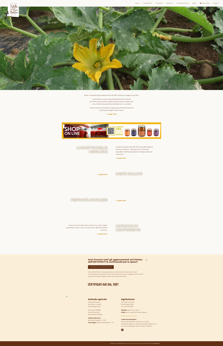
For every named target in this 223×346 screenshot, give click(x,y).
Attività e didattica (183, 3)
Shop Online (205, 3)
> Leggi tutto (111, 114)
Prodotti (169, 3)
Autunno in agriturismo (128, 228)
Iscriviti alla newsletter (101, 267)
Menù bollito (129, 174)
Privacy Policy (131, 343)
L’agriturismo (147, 3)
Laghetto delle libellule (92, 150)
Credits (146, 343)
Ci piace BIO (159, 3)
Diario (194, 3)
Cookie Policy (139, 343)
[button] (16, 48)
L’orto (137, 3)
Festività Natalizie (89, 200)
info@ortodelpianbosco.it (129, 316)
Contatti (216, 3)
